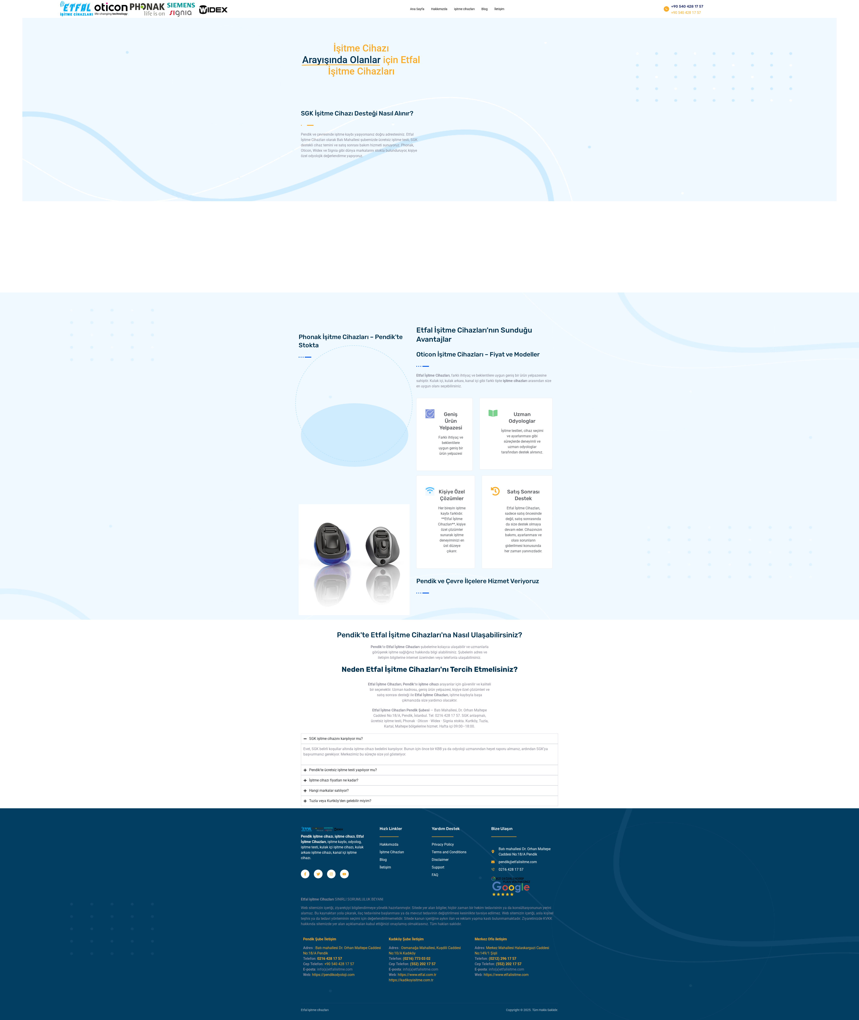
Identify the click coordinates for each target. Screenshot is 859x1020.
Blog (484, 9)
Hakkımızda (439, 9)
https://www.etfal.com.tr (417, 975)
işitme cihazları (464, 9)
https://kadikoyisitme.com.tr (411, 980)
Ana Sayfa (417, 9)
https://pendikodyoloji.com (333, 975)
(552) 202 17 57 (423, 964)
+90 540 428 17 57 (687, 6)
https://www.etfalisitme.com (506, 975)
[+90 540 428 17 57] (666, 9)
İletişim (499, 9)
